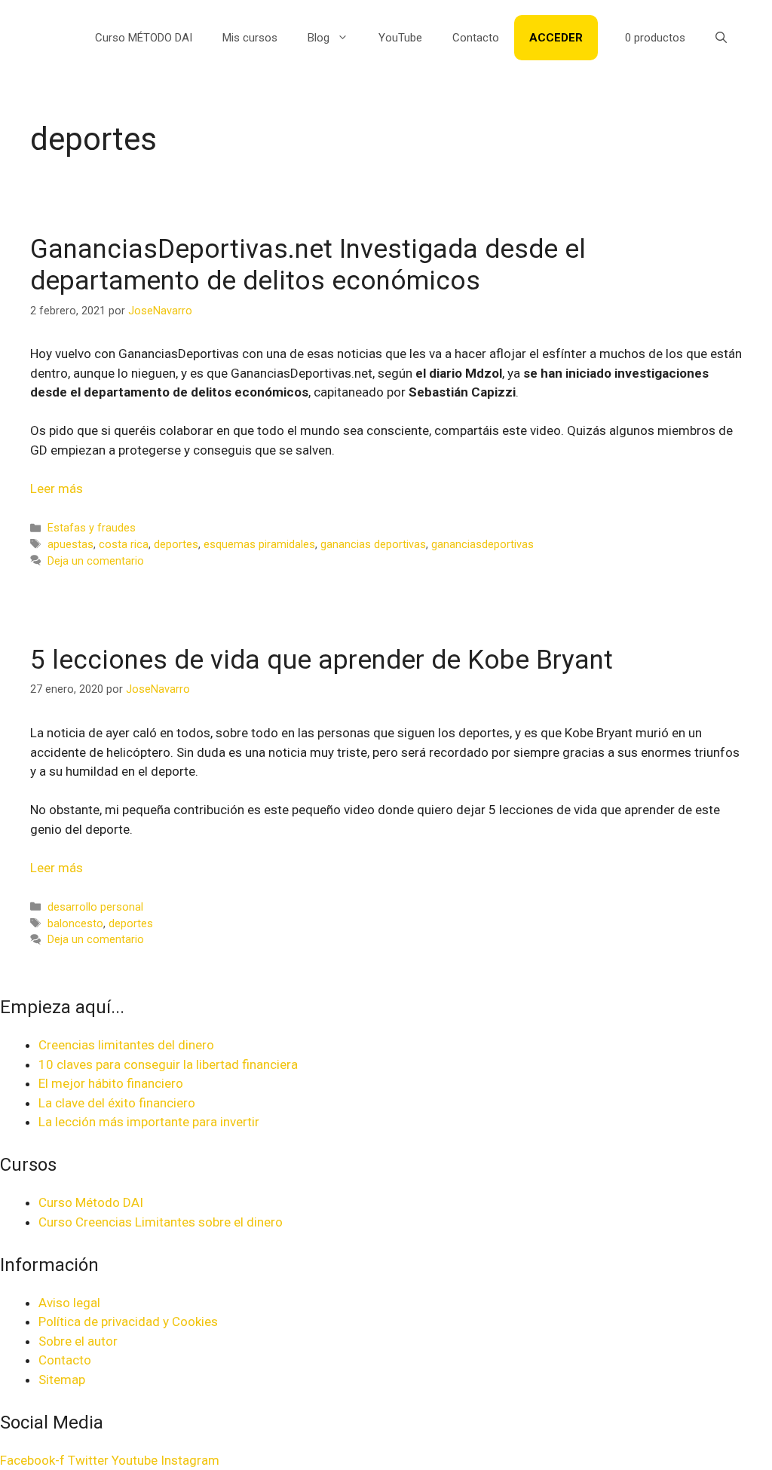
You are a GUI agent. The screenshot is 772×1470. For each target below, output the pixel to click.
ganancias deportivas (373, 544)
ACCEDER (556, 37)
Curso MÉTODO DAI (143, 37)
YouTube (400, 37)
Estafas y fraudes (91, 528)
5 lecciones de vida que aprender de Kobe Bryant (321, 660)
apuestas (70, 544)
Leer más (56, 488)
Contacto (475, 37)
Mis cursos (249, 37)
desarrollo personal (95, 907)
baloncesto (75, 923)
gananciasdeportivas (482, 544)
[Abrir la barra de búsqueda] (721, 37)
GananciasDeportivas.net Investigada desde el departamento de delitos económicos (308, 265)
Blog (318, 37)
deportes (176, 544)
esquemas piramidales (259, 544)
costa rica (124, 544)
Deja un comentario (95, 561)
